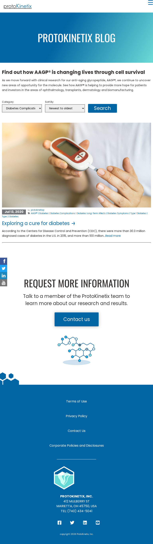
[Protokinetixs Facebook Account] (3, 261)
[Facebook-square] (59, 523)
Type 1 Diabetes (138, 213)
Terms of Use (76, 401)
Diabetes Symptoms (118, 213)
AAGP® (34, 213)
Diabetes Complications (62, 213)
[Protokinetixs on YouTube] (3, 282)
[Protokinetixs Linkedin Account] (3, 275)
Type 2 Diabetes (10, 216)
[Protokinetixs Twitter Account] (3, 268)
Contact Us (76, 431)
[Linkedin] (85, 523)
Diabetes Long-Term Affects (91, 213)
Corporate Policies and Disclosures (76, 445)
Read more (113, 236)
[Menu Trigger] (150, 2)
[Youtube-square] (97, 523)
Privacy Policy (76, 416)
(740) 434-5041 (79, 511)
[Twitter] (72, 523)
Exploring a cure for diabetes (36, 223)
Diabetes (43, 213)
